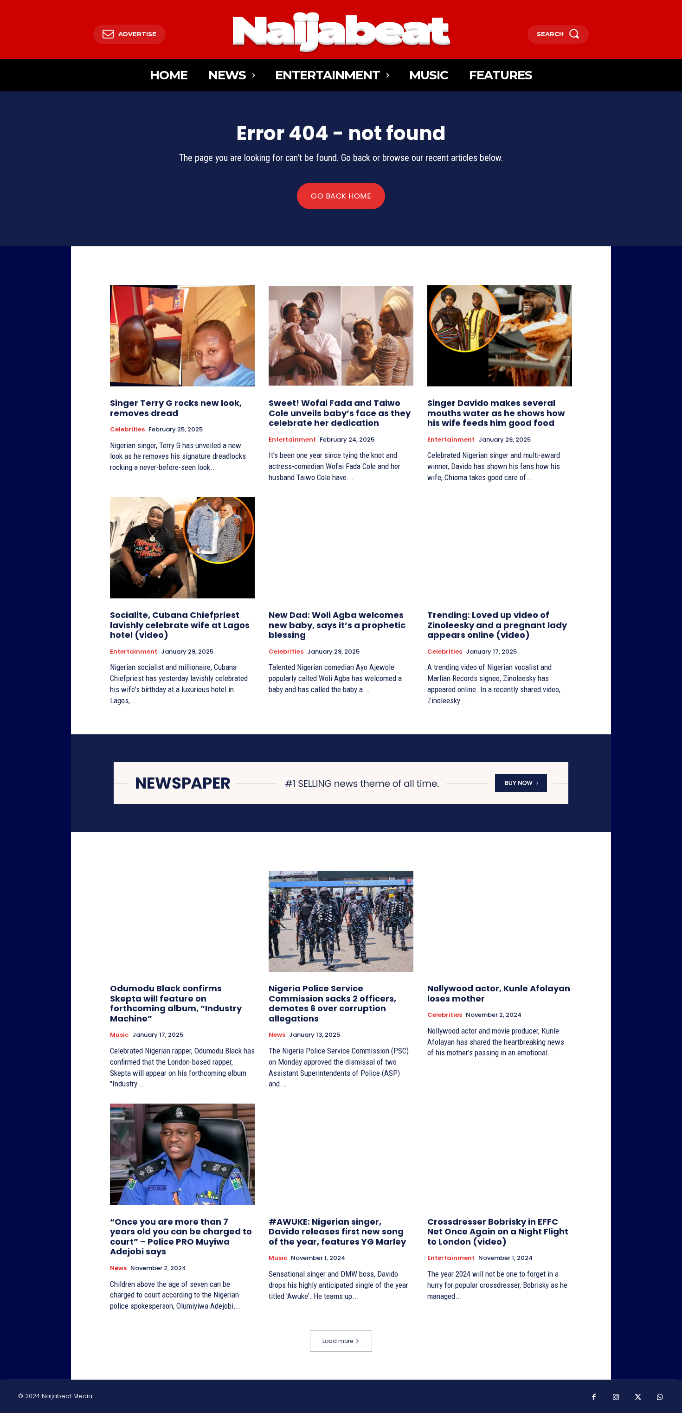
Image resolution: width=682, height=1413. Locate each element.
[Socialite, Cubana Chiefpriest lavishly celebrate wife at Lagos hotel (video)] (182, 547)
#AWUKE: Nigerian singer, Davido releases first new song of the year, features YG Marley (337, 1231)
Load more (337, 1341)
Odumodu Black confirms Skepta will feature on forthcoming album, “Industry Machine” (176, 1003)
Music (119, 1035)
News (277, 1035)
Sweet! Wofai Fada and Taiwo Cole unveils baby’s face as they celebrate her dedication (340, 413)
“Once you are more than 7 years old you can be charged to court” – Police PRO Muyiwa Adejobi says (181, 1237)
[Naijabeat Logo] (341, 31)
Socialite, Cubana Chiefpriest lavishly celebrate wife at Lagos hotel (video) (180, 625)
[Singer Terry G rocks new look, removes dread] (182, 335)
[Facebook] (594, 1398)
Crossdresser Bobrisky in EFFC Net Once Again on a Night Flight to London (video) (497, 1231)
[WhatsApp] (660, 1398)
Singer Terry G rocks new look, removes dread (176, 408)
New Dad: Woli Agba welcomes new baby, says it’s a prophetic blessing (337, 625)
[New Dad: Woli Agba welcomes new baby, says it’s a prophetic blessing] (341, 547)
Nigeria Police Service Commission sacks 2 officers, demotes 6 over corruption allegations (332, 1003)
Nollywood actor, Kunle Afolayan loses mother (498, 993)
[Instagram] (616, 1398)
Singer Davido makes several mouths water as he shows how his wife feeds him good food (496, 413)
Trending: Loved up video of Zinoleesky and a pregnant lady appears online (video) (497, 625)
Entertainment (292, 439)
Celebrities (127, 429)
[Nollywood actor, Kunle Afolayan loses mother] (499, 921)
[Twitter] (638, 1398)
